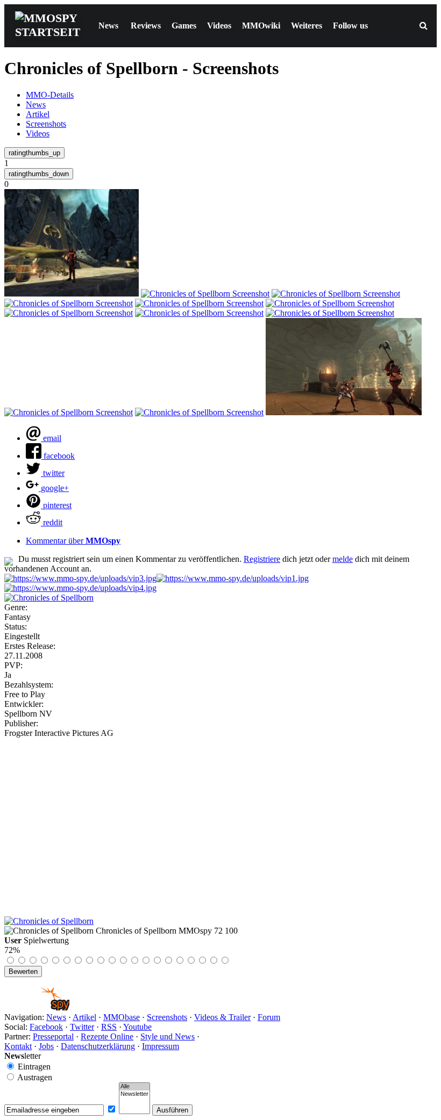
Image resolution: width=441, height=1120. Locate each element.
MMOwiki (261, 25)
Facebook (46, 1026)
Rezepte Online (107, 1036)
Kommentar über (73, 540)
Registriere (262, 558)
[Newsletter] (134, 1094)
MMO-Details (50, 94)
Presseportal (53, 1036)
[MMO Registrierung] (80, 587)
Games (184, 25)
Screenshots (46, 123)
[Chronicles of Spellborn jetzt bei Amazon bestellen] (49, 921)
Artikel (37, 114)
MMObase (121, 1017)
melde (342, 558)
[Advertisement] (220, 818)
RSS (109, 1026)
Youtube (137, 1026)
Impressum (160, 1046)
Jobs (46, 1046)
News (108, 25)
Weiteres (306, 25)
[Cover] (49, 597)
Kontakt (18, 1046)
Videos (219, 25)
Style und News (167, 1036)
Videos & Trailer (222, 1017)
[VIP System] (233, 578)
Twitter (82, 1026)
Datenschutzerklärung (98, 1046)
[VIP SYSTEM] (80, 578)
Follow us (350, 25)
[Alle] (134, 1086)
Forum (269, 1017)
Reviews (146, 25)
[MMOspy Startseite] (36, 1007)
